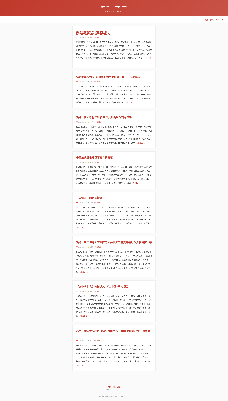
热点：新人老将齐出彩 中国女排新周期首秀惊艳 (104, 117)
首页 (206, 20)
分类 (212, 20)
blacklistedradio (115, 396)
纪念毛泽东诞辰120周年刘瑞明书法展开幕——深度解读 (108, 77)
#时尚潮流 (97, 37)
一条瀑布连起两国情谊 (89, 198)
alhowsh (107, 396)
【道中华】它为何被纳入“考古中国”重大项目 (102, 287)
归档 (217, 20)
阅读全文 (128, 102)
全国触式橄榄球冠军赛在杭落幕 (94, 158)
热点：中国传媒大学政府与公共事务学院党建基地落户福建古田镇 (114, 242)
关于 (223, 20)
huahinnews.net (125, 396)
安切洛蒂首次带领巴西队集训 (93, 32)
